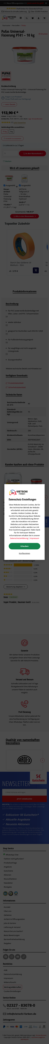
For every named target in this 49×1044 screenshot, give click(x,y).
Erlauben (25, 546)
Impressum (34, 538)
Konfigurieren (24, 553)
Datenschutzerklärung (19, 538)
